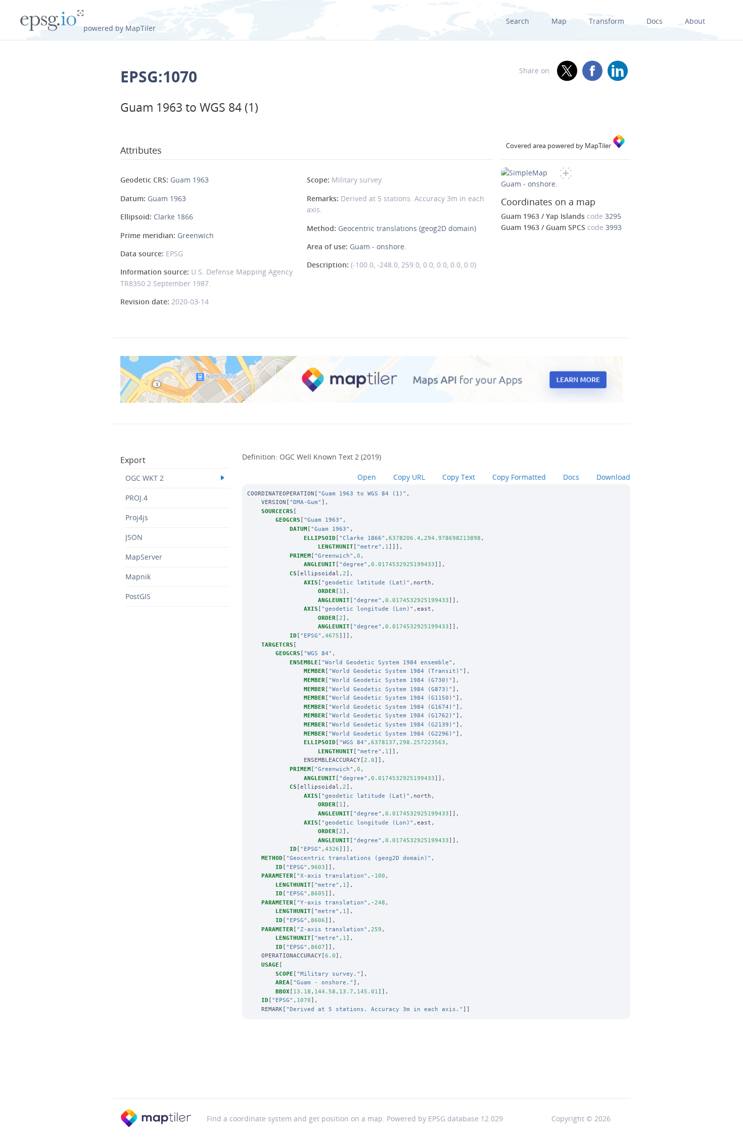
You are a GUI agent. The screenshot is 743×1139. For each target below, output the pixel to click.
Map (559, 21)
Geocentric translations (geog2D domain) (407, 228)
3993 (614, 227)
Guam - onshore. (378, 246)
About (695, 21)
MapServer (143, 557)
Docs (654, 21)
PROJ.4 (136, 498)
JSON (134, 537)
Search (517, 21)
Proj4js (136, 517)
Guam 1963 (189, 180)
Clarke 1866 (173, 216)
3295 (613, 216)
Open (366, 477)
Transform (606, 21)
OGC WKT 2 (144, 478)
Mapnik (138, 576)
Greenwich (195, 235)
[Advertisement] (371, 1072)
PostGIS (138, 596)
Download (613, 477)
